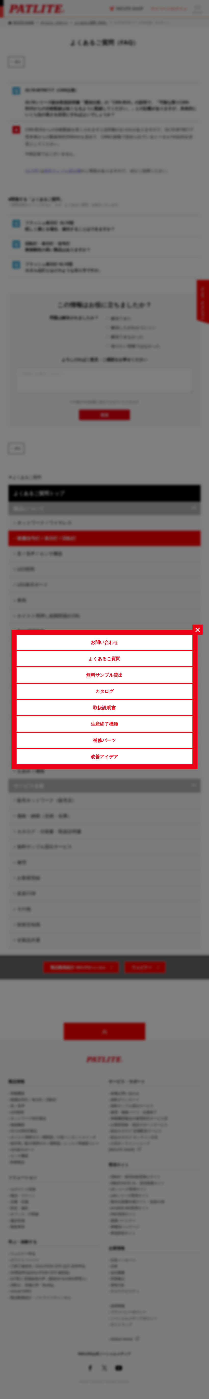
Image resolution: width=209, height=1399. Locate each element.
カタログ (104, 691)
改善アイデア (104, 756)
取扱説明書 (104, 707)
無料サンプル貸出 (104, 675)
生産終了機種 (104, 724)
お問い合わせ (104, 642)
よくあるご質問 (104, 658)
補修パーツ (104, 740)
